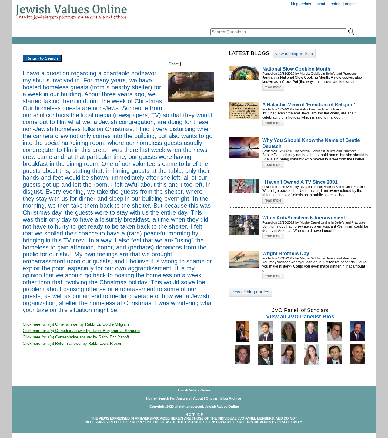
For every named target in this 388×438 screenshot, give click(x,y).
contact (335, 4)
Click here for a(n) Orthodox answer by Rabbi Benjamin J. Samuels (81, 330)
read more (273, 87)
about (320, 4)
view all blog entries (294, 53)
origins (350, 4)
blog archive (301, 4)
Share (174, 64)
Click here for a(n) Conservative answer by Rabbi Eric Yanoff (76, 337)
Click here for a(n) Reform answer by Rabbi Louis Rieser (72, 343)
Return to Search (42, 58)
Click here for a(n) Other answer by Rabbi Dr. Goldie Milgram (76, 324)
